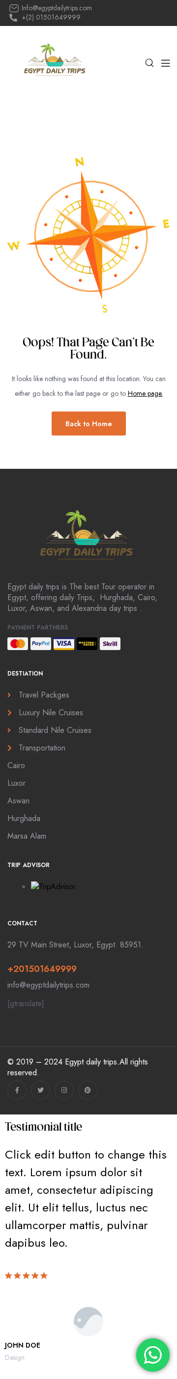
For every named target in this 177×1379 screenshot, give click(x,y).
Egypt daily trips (91, 1061)
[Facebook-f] (17, 1090)
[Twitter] (40, 1090)
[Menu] (165, 63)
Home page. (145, 393)
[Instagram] (64, 1090)
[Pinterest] (87, 1090)
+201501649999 (42, 969)
